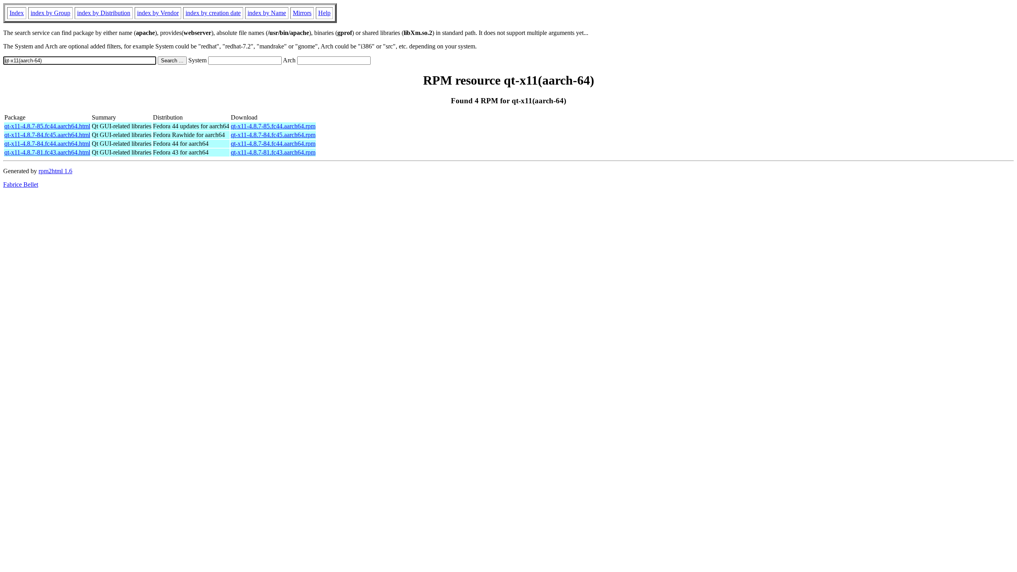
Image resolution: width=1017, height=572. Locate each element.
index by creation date (213, 13)
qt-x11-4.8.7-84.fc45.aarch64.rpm (273, 134)
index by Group (50, 13)
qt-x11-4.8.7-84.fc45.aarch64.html (47, 134)
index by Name (266, 13)
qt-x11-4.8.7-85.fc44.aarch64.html (47, 126)
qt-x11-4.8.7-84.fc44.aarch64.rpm (273, 143)
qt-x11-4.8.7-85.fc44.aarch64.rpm (273, 126)
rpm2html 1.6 (55, 171)
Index (17, 13)
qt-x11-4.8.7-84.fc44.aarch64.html (47, 143)
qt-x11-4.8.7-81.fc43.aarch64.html (47, 152)
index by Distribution (103, 13)
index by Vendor (158, 13)
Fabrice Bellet (20, 184)
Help (324, 13)
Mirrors (302, 13)
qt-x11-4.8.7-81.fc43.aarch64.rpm (273, 152)
